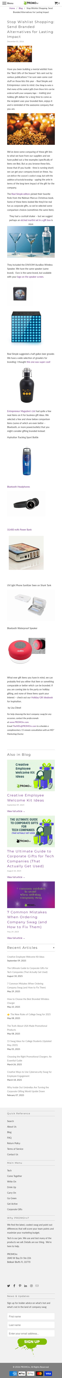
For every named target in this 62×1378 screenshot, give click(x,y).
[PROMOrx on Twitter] (9, 1285)
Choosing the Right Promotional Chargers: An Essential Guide (29, 1058)
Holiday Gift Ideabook (42, 697)
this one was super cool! (38, 362)
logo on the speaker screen (30, 276)
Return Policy (13, 1143)
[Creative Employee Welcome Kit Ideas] (31, 775)
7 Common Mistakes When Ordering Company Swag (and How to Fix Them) (26, 985)
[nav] (7, 3)
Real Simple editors (20, 194)
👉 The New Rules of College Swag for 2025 (29, 1014)
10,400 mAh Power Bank (19, 529)
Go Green (12, 1198)
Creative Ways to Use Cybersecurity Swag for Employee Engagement (29, 1074)
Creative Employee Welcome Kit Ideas (25, 956)
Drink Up (11, 1187)
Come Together (14, 1176)
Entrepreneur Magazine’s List (21, 411)
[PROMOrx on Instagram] (31, 1285)
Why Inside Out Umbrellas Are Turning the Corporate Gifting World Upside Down (28, 1089)
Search (10, 1121)
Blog (9, 1132)
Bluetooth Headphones (18, 486)
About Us (11, 1126)
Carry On (11, 1192)
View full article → (16, 811)
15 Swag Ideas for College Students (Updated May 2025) (29, 1043)
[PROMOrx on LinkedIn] (26, 1285)
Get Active (12, 1203)
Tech (9, 1170)
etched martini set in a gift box (36, 220)
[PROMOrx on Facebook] (14, 1285)
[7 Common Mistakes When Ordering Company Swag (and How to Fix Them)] (31, 894)
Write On (11, 1181)
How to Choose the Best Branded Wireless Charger (28, 1001)
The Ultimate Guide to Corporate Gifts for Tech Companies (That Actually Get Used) (27, 970)
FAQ (9, 1137)
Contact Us (12, 1154)
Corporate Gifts (14, 1209)
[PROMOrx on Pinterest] (20, 1285)
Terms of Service (15, 1149)
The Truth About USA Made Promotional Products (27, 1028)
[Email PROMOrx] (37, 1285)
